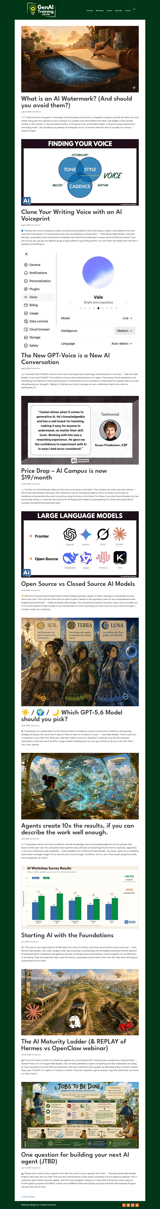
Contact (128, 10)
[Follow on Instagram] (132, 1205)
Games (109, 10)
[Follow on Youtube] (128, 1205)
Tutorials (89, 10)
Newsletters (36, 112)
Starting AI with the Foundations (67, 936)
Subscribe (118, 10)
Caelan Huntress (48, 1204)
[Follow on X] (124, 1205)
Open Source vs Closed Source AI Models (78, 584)
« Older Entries (28, 1196)
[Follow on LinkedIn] (137, 1205)
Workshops (100, 10)
